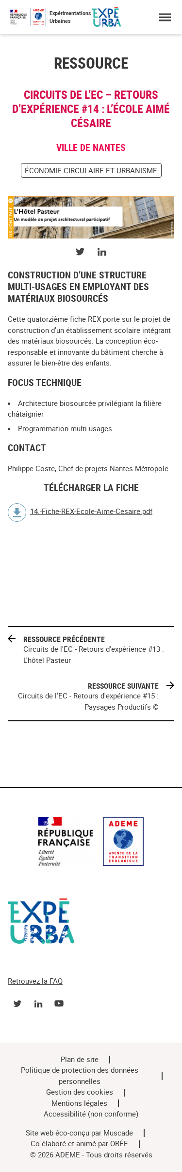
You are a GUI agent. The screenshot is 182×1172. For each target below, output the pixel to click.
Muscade (118, 1133)
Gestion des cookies (79, 1092)
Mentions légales (79, 1103)
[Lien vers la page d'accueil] (91, 843)
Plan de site (80, 1059)
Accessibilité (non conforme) (91, 1114)
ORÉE (119, 1143)
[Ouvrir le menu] (165, 17)
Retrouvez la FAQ (35, 981)
